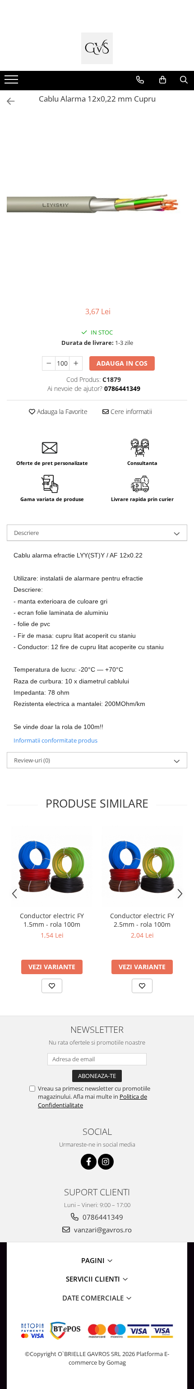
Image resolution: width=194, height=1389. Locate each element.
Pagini (93, 1260)
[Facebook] (89, 1162)
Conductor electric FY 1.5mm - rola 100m (52, 920)
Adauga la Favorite (61, 411)
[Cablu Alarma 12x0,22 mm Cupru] (97, 207)
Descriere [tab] (26, 533)
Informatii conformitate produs (55, 740)
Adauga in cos (122, 363)
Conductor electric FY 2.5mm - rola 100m (142, 920)
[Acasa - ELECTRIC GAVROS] (97, 48)
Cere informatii (130, 411)
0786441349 (102, 1217)
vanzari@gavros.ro (102, 1229)
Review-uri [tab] (32, 760)
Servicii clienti (94, 1278)
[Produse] (12, 82)
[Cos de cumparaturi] (162, 80)
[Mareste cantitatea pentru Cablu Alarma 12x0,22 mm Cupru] (76, 363)
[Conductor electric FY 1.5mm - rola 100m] (51, 866)
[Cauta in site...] (184, 80)
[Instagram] (106, 1162)
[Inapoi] (7, 101)
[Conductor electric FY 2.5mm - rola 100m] (142, 866)
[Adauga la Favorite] (52, 986)
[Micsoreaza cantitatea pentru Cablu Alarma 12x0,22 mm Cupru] (48, 363)
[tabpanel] (97, 207)
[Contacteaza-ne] (140, 80)
